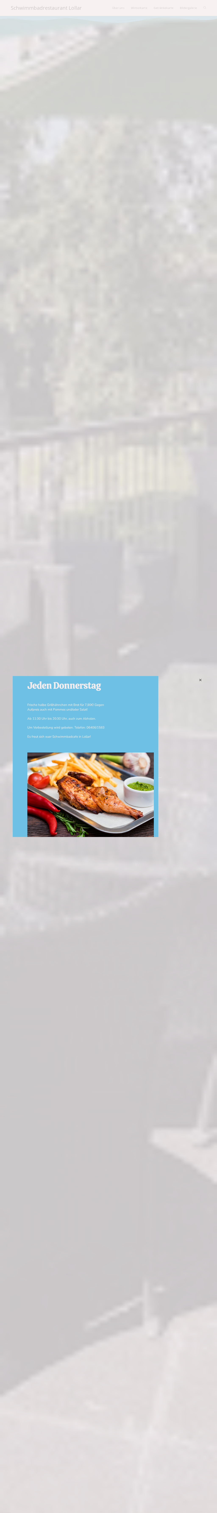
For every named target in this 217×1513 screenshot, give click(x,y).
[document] (108, 756)
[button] (200, 680)
